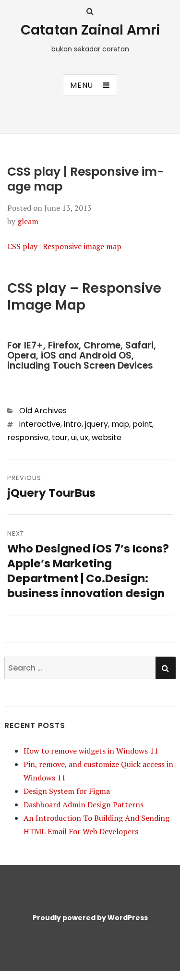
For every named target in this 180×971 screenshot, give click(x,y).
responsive (27, 437)
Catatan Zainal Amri (90, 30)
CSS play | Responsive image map (64, 246)
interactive (39, 424)
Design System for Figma (67, 791)
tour (60, 437)
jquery (96, 424)
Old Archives (43, 410)
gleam (27, 221)
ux (84, 437)
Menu (81, 85)
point (142, 424)
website (106, 437)
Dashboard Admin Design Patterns (84, 804)
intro (73, 424)
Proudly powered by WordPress (90, 918)
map (120, 424)
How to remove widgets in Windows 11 (91, 750)
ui (74, 437)
